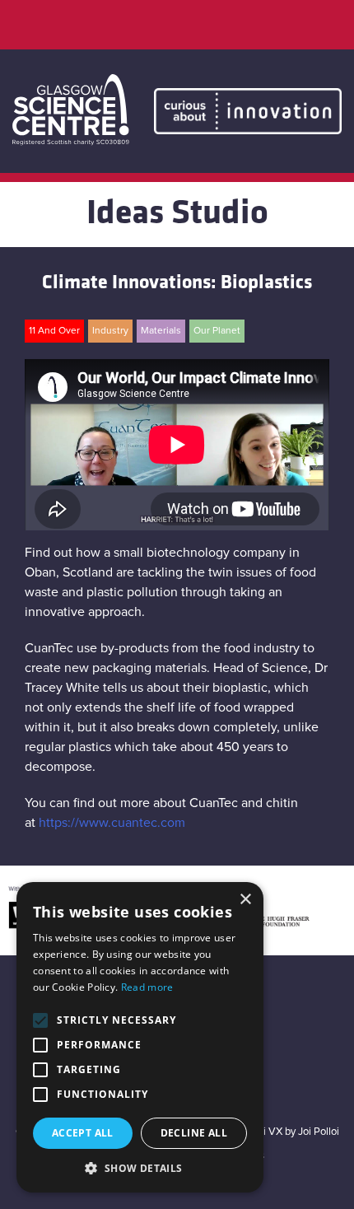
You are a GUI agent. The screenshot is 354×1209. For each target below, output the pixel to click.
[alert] (139, 1037)
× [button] (245, 900)
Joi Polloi (318, 1132)
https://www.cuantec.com (112, 822)
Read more (147, 987)
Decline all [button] (194, 1133)
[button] (140, 1168)
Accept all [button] (83, 1133)
